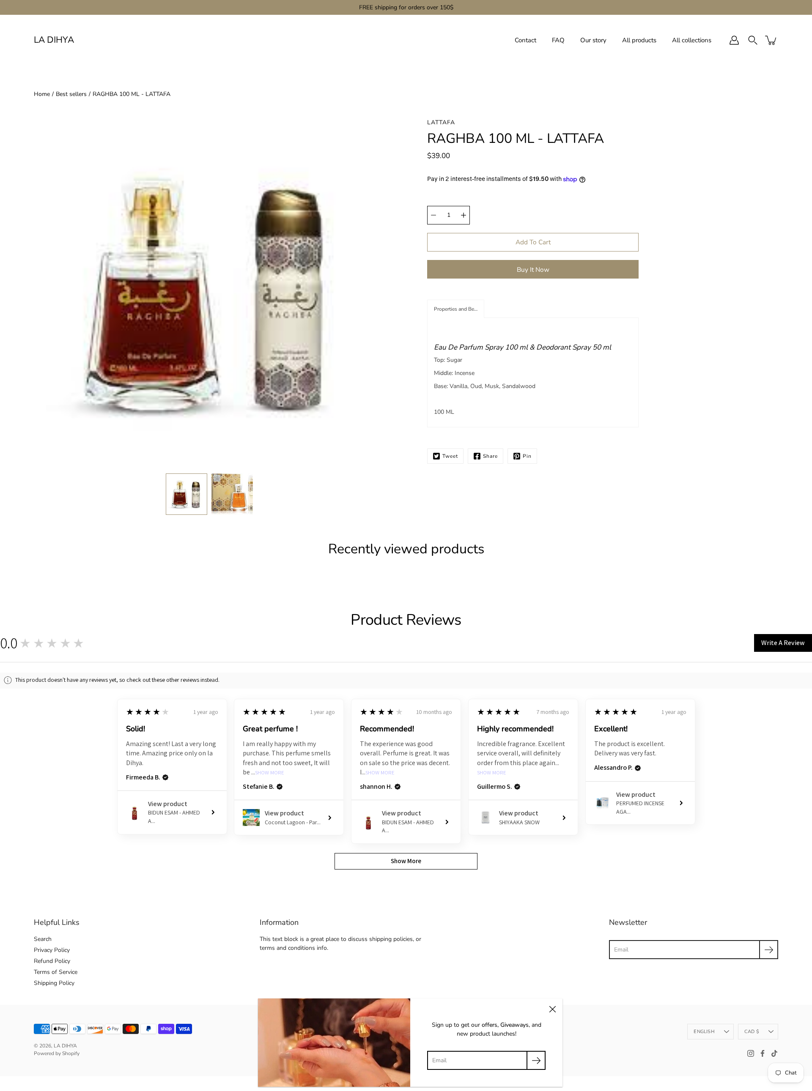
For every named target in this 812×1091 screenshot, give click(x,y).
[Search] (753, 40)
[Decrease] (433, 215)
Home (42, 94)
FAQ (558, 40)
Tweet (450, 456)
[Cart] (771, 40)
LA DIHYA (54, 40)
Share (490, 456)
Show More (269, 773)
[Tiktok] (774, 1053)
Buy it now (533, 269)
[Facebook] (762, 1053)
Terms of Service (55, 972)
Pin (527, 456)
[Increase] (463, 215)
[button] (455, 309)
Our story (593, 40)
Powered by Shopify (57, 1053)
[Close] (552, 1008)
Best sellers (71, 94)
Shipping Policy (54, 983)
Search (43, 939)
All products (639, 40)
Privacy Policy (52, 950)
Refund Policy (52, 961)
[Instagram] (750, 1053)
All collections (691, 40)
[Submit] (768, 949)
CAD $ (751, 1031)
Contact (525, 40)
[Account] (734, 40)
